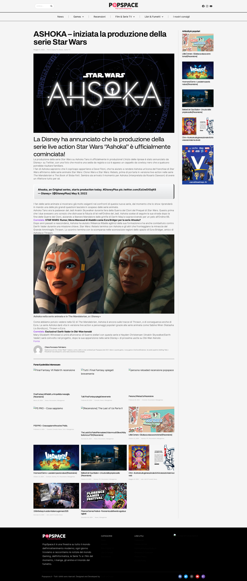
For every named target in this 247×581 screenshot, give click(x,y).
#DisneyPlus (110, 189)
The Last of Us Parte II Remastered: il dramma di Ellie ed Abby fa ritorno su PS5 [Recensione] (103, 433)
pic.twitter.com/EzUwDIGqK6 (137, 189)
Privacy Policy (140, 557)
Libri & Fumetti (152, 16)
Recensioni (99, 16)
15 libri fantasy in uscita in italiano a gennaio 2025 (50, 511)
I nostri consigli (181, 16)
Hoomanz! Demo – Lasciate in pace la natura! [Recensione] (55, 473)
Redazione (139, 540)
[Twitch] (203, 576)
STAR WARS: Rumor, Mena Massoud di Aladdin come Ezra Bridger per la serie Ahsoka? (93, 220)
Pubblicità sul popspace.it (145, 548)
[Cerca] (51, 6)
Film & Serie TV (123, 16)
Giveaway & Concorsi (143, 552)
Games (77, 16)
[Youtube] (197, 576)
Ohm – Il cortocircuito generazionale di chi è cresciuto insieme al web (151, 474)
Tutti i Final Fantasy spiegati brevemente (96, 397)
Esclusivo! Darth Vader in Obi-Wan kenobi (68, 331)
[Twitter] (186, 576)
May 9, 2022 (79, 193)
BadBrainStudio (106, 576)
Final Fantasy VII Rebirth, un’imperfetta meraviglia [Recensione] (51, 395)
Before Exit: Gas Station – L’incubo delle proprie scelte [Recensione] (100, 474)
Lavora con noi (140, 544)
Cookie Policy (140, 561)
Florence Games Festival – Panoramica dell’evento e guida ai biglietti (103, 512)
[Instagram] (207, 6)
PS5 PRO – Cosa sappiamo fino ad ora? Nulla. (50, 426)
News (60, 16)
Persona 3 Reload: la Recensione (141, 396)
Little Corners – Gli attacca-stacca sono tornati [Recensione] (150, 435)
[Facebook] (180, 576)
